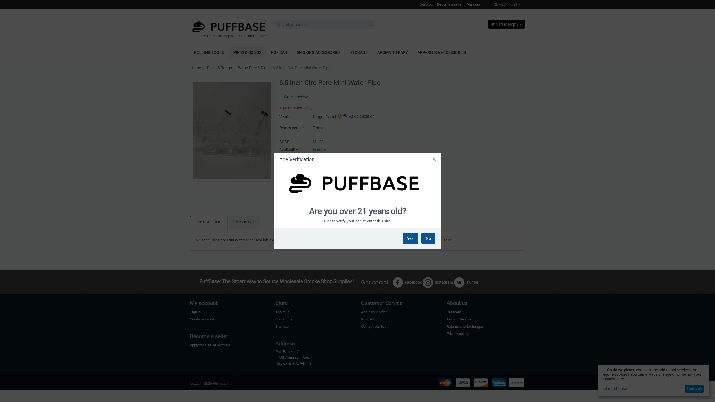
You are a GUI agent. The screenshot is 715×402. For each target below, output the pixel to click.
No (428, 238)
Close (435, 160)
